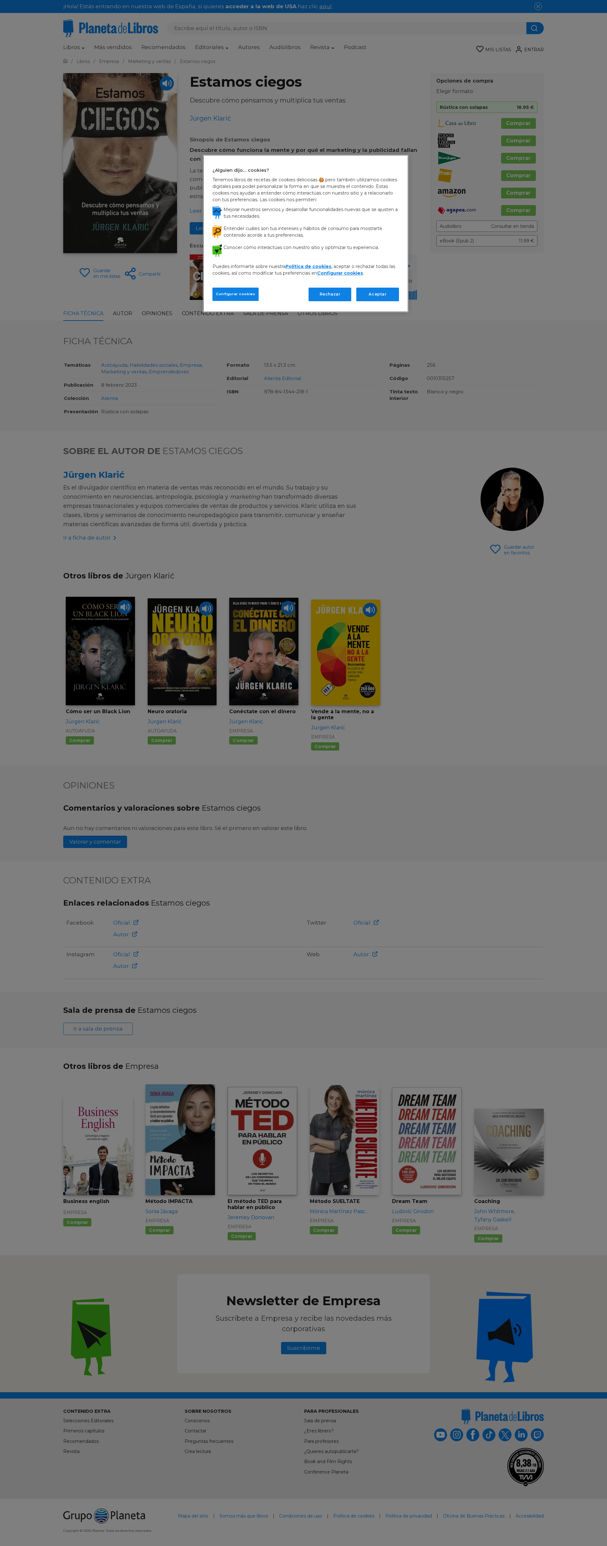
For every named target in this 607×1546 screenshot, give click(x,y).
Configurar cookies (235, 294)
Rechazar (330, 294)
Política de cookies (308, 266)
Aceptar (377, 294)
